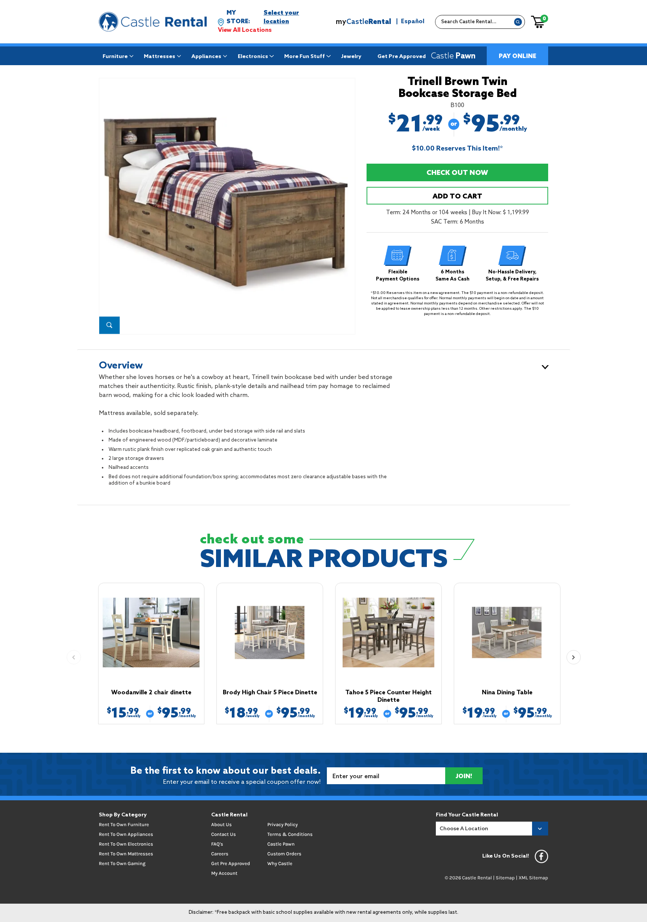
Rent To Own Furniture (124, 824)
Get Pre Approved (401, 56)
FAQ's (217, 844)
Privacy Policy (282, 824)
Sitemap (505, 877)
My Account (224, 873)
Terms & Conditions (290, 834)
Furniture (115, 56)
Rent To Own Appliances (126, 834)
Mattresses (159, 56)
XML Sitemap (533, 877)
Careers (219, 853)
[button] (573, 657)
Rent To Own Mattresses (126, 853)
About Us (221, 824)
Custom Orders (284, 853)
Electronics (253, 56)
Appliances (206, 56)
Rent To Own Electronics (126, 844)
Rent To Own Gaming (122, 863)
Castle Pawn (281, 844)
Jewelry (351, 56)
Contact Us (223, 834)
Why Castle (279, 863)
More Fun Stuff (304, 56)
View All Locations (245, 30)
